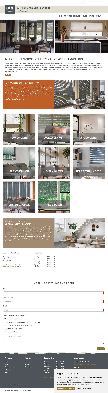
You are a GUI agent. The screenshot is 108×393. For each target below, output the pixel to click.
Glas (6, 372)
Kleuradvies (28, 367)
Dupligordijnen (89, 137)
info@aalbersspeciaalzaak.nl (11, 265)
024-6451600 (83, 367)
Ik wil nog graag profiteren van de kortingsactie (18, 325)
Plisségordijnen (19, 171)
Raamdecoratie (9, 367)
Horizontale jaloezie (88, 171)
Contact (98, 16)
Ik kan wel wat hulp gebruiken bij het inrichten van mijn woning (23, 322)
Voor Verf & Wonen (22, 385)
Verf (6, 362)
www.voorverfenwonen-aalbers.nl (13, 267)
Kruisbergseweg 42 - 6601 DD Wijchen (85, 364)
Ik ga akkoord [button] (62, 388)
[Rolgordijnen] (54, 212)
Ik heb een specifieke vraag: (13, 332)
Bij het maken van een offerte (13, 329)
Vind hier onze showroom (51, 377)
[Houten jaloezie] (54, 178)
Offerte (91, 16)
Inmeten (27, 362)
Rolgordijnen (54, 204)
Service (84, 16)
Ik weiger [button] (71, 388)
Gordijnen (8, 369)
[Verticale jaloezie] (19, 212)
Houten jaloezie (54, 171)
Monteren (27, 364)
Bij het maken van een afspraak (14, 319)
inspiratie (76, 16)
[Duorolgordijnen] (54, 145)
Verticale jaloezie (19, 204)
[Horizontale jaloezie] (89, 178)
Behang (7, 364)
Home (60, 16)
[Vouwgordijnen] (19, 145)
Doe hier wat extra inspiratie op (14, 99)
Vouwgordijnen (19, 137)
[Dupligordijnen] (89, 145)
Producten (68, 16)
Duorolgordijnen (54, 137)
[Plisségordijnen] (19, 178)
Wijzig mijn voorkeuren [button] (84, 388)
